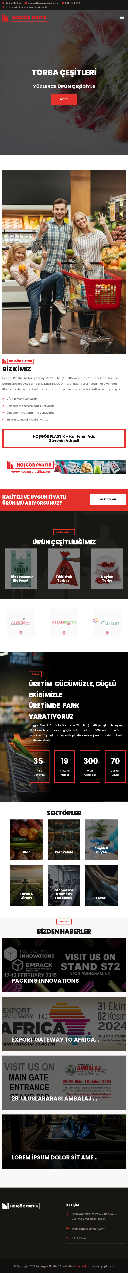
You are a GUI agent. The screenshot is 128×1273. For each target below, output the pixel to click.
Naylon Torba (21, 579)
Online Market (13, 3)
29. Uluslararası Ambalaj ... (54, 1099)
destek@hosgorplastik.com (43, 3)
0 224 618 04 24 (73, 3)
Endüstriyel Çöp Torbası (107, 577)
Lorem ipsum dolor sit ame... (55, 1157)
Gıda (27, 852)
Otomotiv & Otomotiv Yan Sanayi (64, 894)
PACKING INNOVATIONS (45, 981)
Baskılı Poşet (64, 579)
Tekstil (102, 898)
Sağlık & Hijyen (101, 850)
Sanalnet (80, 1266)
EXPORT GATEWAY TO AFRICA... (55, 1040)
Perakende (64, 852)
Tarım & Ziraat (26, 896)
